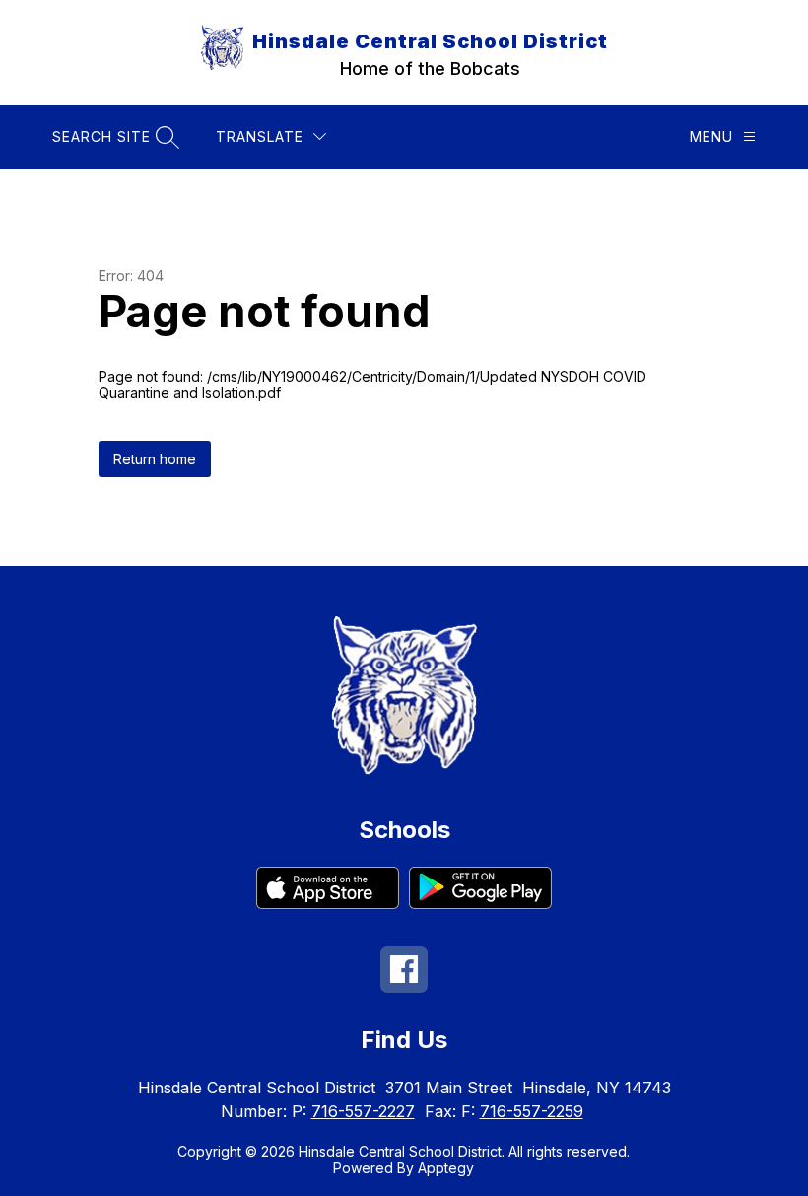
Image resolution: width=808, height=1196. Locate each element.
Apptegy (446, 1168)
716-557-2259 (531, 1111)
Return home (154, 459)
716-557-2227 (363, 1111)
